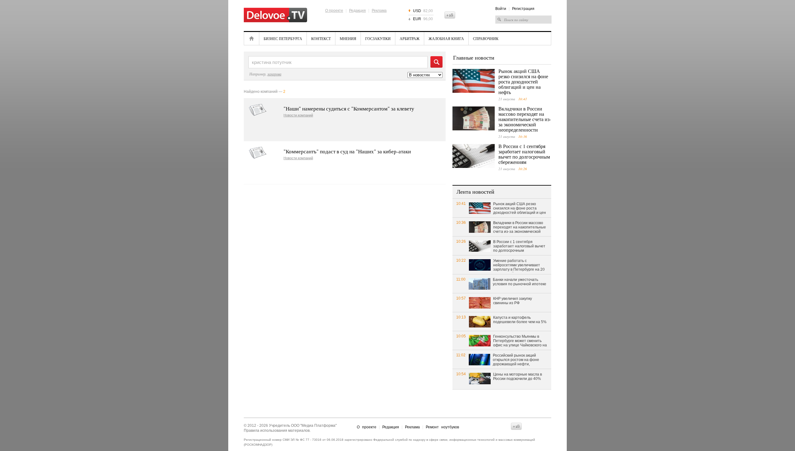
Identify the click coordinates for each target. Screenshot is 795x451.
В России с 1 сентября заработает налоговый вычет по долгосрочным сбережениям (524, 154)
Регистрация (523, 9)
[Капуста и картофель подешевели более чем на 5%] (480, 321)
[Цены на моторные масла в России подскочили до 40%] (480, 378)
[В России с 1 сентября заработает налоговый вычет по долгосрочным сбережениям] (473, 156)
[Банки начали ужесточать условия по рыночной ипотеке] (479, 283)
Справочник (485, 38)
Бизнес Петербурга (283, 38)
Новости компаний (298, 115)
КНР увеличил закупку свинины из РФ (512, 300)
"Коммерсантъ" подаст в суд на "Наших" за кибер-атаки (347, 151)
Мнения (348, 38)
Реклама (379, 10)
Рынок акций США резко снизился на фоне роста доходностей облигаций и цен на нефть (523, 81)
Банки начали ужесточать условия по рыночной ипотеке (519, 281)
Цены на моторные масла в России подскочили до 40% (517, 376)
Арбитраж (410, 38)
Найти (436, 62)
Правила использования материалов (277, 430)
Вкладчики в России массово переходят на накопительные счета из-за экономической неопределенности (524, 119)
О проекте (334, 10)
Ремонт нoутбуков (442, 427)
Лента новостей (475, 191)
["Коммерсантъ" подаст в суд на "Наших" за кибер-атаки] (258, 153)
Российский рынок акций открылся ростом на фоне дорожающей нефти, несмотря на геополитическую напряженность (520, 360)
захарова (274, 73)
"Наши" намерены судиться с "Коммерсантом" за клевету (349, 108)
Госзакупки (378, 38)
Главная (251, 38)
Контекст (321, 38)
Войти (500, 9)
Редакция (357, 10)
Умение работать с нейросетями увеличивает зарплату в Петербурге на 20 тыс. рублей (519, 265)
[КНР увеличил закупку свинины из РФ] (480, 302)
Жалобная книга (446, 38)
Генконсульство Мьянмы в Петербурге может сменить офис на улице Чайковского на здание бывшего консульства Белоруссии (520, 341)
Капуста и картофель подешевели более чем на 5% (520, 319)
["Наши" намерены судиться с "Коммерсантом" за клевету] (258, 110)
